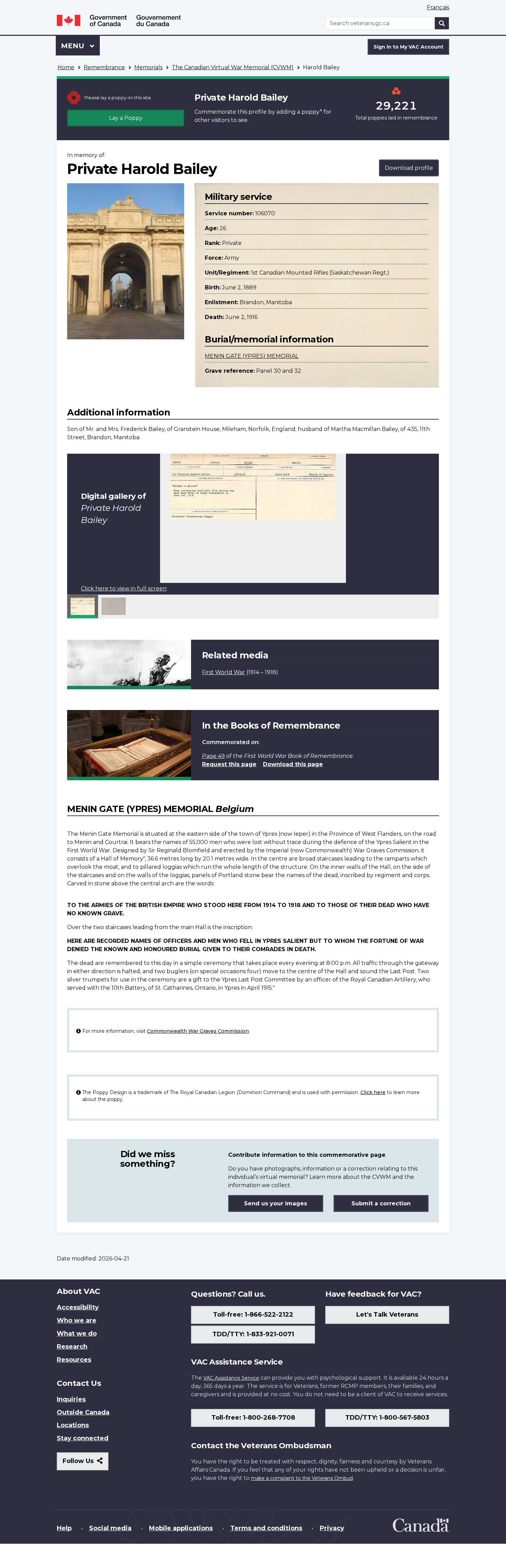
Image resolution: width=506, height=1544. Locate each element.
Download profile (409, 168)
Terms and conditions (266, 1528)
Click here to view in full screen (124, 588)
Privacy (332, 1528)
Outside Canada (83, 1412)
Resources (74, 1359)
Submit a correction (381, 1203)
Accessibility (78, 1307)
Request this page (229, 764)
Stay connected (82, 1438)
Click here (373, 1092)
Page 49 (213, 756)
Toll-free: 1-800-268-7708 (253, 1417)
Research (72, 1346)
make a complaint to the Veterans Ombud (302, 1478)
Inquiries (71, 1399)
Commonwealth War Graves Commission (198, 1031)
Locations (73, 1425)
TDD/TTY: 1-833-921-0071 (253, 1334)
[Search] (442, 23)
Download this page (293, 764)
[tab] (82, 606)
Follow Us (85, 1463)
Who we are (76, 1320)
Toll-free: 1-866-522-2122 (253, 1314)
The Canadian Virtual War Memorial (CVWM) (233, 67)
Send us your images (275, 1203)
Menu (73, 46)
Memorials (148, 67)
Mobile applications (181, 1528)
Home (65, 67)
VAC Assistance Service (231, 1378)
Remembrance (104, 67)
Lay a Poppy (126, 118)
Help (64, 1528)
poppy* (312, 112)
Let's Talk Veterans (387, 1314)
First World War (223, 672)
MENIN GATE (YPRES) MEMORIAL (251, 356)
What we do (77, 1333)
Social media (110, 1528)
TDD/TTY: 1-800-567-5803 (387, 1417)
